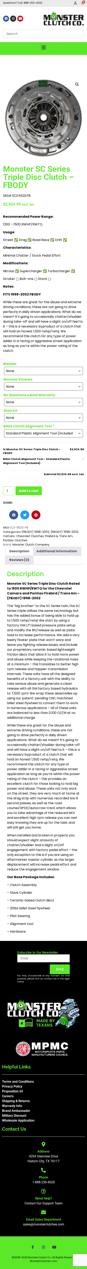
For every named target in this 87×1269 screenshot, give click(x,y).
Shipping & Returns (16, 1101)
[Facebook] (6, 19)
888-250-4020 (33, 2)
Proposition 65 (12, 1091)
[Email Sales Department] (43, 1212)
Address (43, 1151)
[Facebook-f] (32, 1247)
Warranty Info (12, 1106)
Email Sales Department (43, 1219)
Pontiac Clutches (15, 540)
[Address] (43, 1144)
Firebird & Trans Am (59, 536)
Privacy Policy (12, 1086)
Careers (8, 1096)
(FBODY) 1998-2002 (35, 532)
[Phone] (43, 1170)
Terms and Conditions (18, 1081)
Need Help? (43, 1198)
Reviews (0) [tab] (19, 560)
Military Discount (14, 1116)
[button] (43, 47)
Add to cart (29, 490)
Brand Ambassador (16, 1111)
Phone (43, 1177)
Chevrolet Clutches (30, 536)
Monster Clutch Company (31, 545)
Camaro (9, 536)
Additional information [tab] (56, 551)
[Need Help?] (43, 1191)
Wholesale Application (18, 1120)
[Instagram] (13, 19)
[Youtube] (20, 19)
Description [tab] (19, 551)
